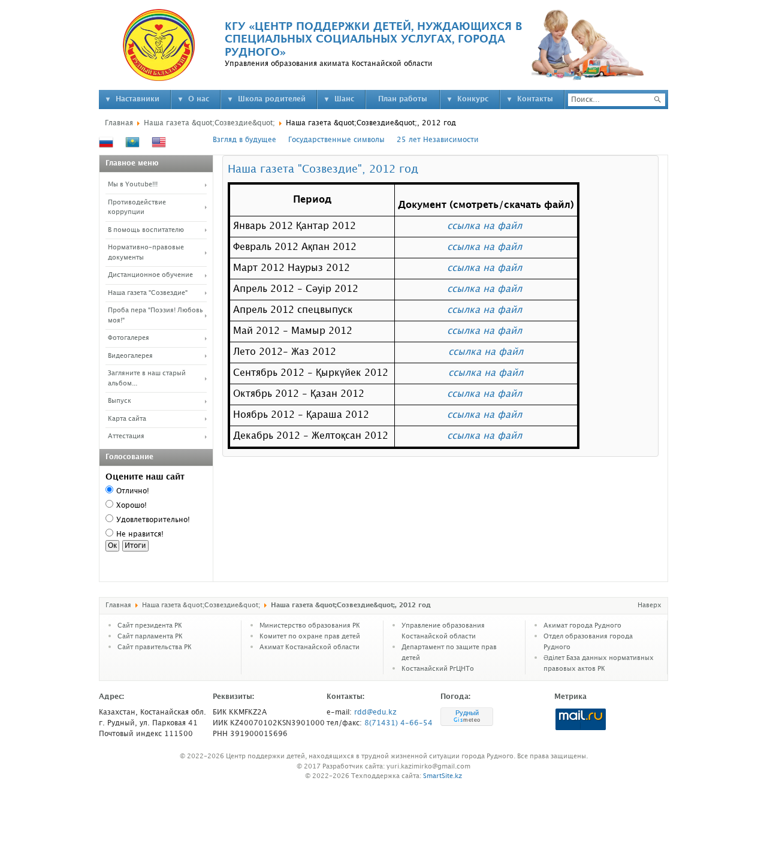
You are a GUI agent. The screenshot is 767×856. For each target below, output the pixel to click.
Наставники (137, 99)
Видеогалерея (130, 356)
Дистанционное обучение (150, 275)
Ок (112, 545)
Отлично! (132, 491)
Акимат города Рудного (582, 626)
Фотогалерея (128, 338)
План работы (402, 99)
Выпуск (119, 401)
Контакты (535, 99)
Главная (119, 123)
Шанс (344, 99)
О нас (198, 99)
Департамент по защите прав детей (449, 652)
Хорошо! (131, 505)
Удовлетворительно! (153, 520)
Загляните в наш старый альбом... (147, 378)
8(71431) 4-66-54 (398, 723)
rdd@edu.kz (375, 712)
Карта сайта (127, 419)
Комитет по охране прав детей (309, 637)
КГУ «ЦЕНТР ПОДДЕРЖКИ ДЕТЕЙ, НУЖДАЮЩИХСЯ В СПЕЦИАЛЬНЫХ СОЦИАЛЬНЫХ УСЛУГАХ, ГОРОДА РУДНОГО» (373, 40)
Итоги (135, 545)
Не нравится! (140, 534)
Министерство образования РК (309, 626)
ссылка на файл (484, 226)
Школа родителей (272, 99)
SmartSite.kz (442, 776)
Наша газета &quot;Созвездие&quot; (209, 123)
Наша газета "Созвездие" (148, 293)
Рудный (467, 712)
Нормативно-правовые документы (146, 253)
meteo (467, 720)
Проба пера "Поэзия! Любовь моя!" (155, 316)
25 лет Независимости (438, 140)
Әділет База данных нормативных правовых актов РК (598, 663)
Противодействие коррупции (137, 208)
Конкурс (472, 99)
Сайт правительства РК (154, 647)
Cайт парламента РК (150, 637)
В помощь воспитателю (146, 230)
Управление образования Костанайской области (443, 631)
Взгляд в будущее (244, 140)
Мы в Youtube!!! (133, 185)
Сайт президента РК (149, 626)
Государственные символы (336, 140)
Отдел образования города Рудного (588, 642)
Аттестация (126, 436)
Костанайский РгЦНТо (437, 669)
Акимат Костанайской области (309, 647)
